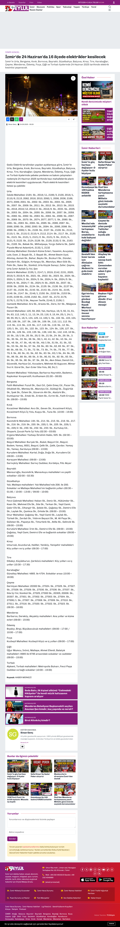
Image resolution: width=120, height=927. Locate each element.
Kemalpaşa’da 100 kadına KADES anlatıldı (41, 798)
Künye (7, 909)
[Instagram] (95, 870)
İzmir (32, 7)
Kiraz (28, 919)
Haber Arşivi (96, 898)
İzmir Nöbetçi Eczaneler (20, 891)
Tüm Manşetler (43, 898)
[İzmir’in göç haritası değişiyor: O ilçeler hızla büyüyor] (18, 766)
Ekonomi (41, 7)
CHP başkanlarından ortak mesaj (105, 339)
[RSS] (99, 873)
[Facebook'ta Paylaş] (7, 119)
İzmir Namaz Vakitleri (73, 891)
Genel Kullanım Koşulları (62, 907)
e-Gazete (11, 2)
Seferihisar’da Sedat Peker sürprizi (40, 775)
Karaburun (62, 916)
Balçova (22, 914)
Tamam (111, 923)
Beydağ (55, 914)
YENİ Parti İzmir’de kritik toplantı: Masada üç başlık (17, 799)
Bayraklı (38, 914)
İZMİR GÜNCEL (12, 52)
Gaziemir (31, 916)
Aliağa (14, 914)
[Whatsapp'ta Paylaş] (17, 119)
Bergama (47, 914)
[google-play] (106, 879)
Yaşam (76, 7)
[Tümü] (112, 327)
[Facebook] (82, 870)
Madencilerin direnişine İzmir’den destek (63, 776)
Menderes (47, 919)
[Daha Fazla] (21, 119)
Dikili (19, 916)
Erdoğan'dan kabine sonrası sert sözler (105, 350)
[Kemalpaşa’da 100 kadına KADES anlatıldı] (41, 789)
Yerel (93, 7)
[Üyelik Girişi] (113, 2)
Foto (31, 2)
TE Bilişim (111, 915)
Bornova (63, 914)
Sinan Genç (12, 124)
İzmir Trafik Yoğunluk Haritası (98, 892)
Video (39, 2)
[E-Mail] (22, 747)
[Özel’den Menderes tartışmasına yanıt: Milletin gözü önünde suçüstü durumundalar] (65, 789)
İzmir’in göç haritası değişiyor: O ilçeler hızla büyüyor (16, 776)
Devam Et (24, 742)
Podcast (22, 909)
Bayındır (30, 914)
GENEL (101, 334)
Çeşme (8, 916)
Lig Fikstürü (46, 907)
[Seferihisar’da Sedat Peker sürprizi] (41, 766)
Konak (39, 919)
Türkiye (85, 7)
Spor (58, 7)
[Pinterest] (91, 870)
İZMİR (8, 914)
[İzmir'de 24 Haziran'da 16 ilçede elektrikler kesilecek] (41, 95)
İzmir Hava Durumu (45, 891)
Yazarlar (22, 2)
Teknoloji (67, 7)
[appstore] (88, 879)
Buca (70, 914)
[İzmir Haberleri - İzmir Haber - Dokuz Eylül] (17, 8)
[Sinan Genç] (13, 734)
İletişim (15, 909)
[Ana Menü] (110, 9)
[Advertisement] (60, 30)
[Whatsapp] (95, 873)
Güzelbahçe (41, 916)
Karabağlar (52, 916)
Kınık (33, 919)
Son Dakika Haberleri (72, 898)
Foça (24, 916)
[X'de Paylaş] (12, 119)
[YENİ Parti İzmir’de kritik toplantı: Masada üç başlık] (18, 789)
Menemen (57, 919)
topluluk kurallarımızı (31, 847)
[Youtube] (103, 870)
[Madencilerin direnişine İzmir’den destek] (65, 766)
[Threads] (112, 870)
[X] (87, 870)
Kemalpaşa (19, 919)
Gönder (12, 839)
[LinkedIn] (99, 870)
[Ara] (109, 7)
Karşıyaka (9, 919)
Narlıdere (66, 919)
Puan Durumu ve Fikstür (20, 898)
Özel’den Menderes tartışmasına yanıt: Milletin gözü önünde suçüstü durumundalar (64, 800)
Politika (50, 7)
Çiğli (14, 916)
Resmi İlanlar (36, 10)
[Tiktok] (108, 870)
